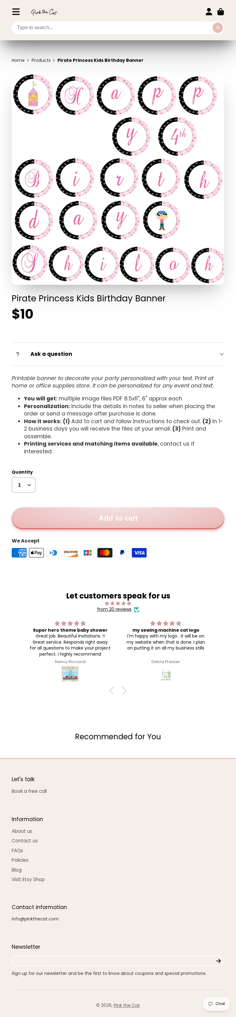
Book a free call (29, 791)
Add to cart (118, 518)
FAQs (17, 850)
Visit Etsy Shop (28, 879)
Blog (17, 870)
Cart (220, 11)
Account (209, 11)
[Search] (218, 28)
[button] (113, 690)
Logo (44, 11)
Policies (20, 860)
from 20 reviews (114, 609)
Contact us (25, 840)
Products (41, 60)
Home (18, 60)
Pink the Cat (127, 1005)
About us (22, 831)
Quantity (22, 472)
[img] (118, 603)
